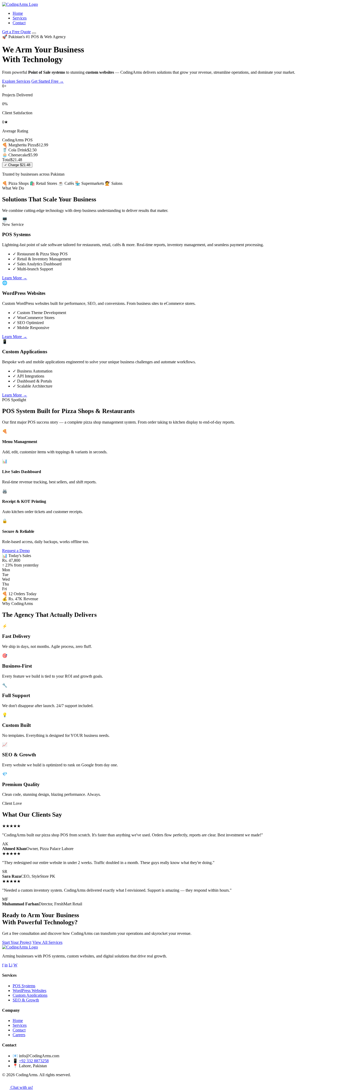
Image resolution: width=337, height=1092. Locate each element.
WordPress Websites (29, 990)
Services (20, 18)
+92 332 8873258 (34, 1061)
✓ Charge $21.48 (17, 165)
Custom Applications (30, 995)
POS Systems (24, 986)
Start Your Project (16, 942)
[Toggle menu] (34, 33)
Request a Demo (16, 550)
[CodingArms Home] (20, 4)
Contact (19, 23)
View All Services (47, 942)
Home (18, 13)
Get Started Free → (47, 81)
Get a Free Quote (16, 31)
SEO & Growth (26, 1000)
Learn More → (14, 278)
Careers (19, 1035)
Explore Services (16, 81)
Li (10, 965)
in (6, 965)
